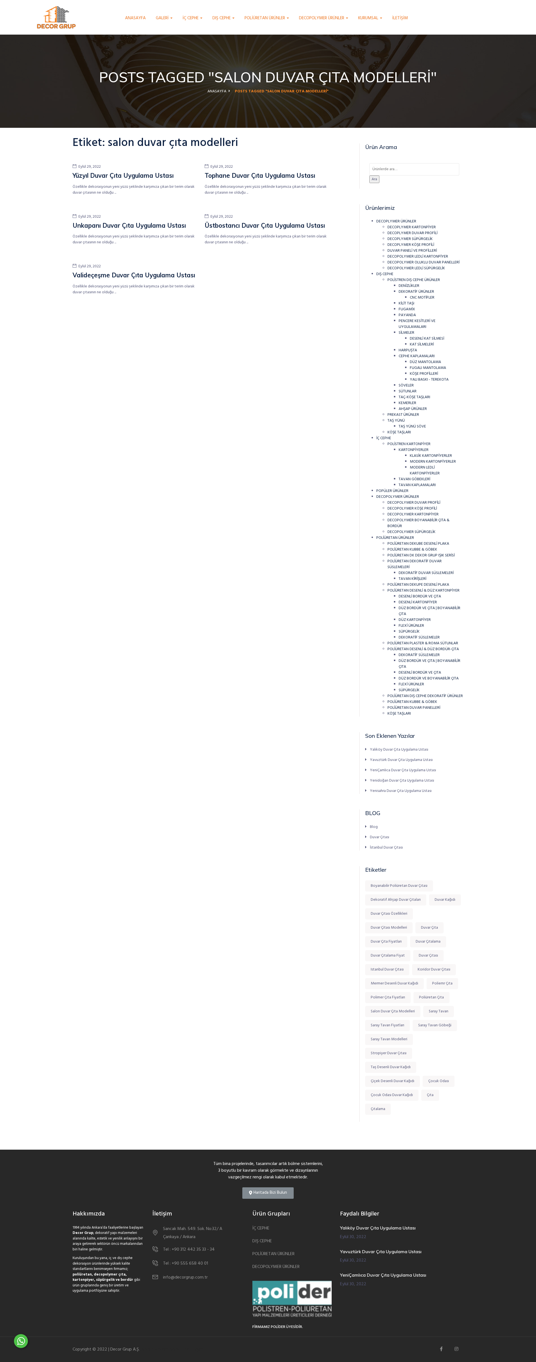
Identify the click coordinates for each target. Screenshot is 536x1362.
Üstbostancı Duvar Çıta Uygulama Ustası (265, 225)
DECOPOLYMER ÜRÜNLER (322, 18)
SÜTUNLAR (408, 391)
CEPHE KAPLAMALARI (417, 356)
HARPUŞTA (408, 350)
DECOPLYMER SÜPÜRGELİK (410, 239)
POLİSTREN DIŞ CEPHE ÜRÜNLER (413, 280)
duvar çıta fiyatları (386, 941)
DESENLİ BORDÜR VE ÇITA (420, 596)
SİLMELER (406, 333)
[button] (268, 1193)
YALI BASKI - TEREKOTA (429, 379)
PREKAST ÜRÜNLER (403, 415)
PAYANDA (407, 315)
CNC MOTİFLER (422, 297)
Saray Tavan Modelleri (389, 1039)
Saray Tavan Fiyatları (387, 1025)
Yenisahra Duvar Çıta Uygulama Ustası (401, 791)
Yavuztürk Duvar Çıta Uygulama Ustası (401, 760)
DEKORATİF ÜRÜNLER (416, 292)
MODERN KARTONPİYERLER (433, 461)
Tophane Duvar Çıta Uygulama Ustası (260, 175)
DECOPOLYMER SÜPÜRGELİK (411, 532)
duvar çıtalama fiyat (388, 955)
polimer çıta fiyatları (388, 997)
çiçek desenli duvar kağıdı (392, 1081)
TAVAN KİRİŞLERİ (412, 579)
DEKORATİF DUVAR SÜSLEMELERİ (426, 573)
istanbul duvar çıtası (387, 969)
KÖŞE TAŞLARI (399, 432)
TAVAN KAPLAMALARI (417, 485)
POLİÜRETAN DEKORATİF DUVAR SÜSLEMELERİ (414, 564)
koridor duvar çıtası (434, 969)
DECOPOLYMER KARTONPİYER (413, 514)
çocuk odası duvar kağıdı (392, 1095)
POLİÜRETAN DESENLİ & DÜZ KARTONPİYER (423, 590)
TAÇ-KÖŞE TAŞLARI (414, 397)
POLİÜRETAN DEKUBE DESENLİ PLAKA (418, 544)
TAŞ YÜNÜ (396, 420)
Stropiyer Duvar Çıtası (388, 1053)
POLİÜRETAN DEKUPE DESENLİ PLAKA (418, 585)
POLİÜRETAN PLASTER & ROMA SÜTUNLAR (422, 643)
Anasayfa (135, 18)
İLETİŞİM (400, 18)
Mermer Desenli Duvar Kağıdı (394, 983)
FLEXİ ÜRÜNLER (411, 626)
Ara (374, 179)
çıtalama (378, 1109)
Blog (374, 827)
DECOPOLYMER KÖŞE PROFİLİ (412, 508)
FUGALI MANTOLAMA (428, 368)
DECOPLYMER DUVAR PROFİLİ (412, 233)
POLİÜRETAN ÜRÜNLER (265, 18)
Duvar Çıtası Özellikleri (389, 914)
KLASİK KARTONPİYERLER (431, 456)
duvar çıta (429, 927)
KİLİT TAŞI (406, 303)
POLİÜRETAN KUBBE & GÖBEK (412, 549)
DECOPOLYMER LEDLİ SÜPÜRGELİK (416, 268)
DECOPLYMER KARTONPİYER (411, 227)
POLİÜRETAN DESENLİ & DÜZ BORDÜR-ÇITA (423, 649)
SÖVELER (406, 385)
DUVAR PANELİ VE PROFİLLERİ (412, 251)
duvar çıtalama (428, 941)
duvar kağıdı (445, 900)
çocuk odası (438, 1081)
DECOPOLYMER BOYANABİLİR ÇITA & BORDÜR (418, 523)
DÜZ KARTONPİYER (415, 620)
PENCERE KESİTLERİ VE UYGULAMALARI (417, 324)
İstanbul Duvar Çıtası (386, 847)
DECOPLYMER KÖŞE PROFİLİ (410, 245)
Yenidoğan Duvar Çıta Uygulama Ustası (402, 780)
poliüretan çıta (431, 997)
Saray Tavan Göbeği (434, 1025)
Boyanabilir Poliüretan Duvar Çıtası (399, 886)
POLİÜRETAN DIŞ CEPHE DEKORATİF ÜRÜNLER (425, 696)
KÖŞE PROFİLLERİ (424, 374)
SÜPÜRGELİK (409, 631)
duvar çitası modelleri (389, 927)
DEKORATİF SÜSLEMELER (419, 637)
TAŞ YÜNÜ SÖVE (412, 426)
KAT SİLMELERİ (422, 344)
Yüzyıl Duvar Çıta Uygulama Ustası (123, 175)
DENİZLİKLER (409, 286)
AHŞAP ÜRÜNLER (413, 409)
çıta (430, 1095)
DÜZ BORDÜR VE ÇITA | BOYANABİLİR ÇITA (429, 611)
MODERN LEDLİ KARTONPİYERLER (425, 470)
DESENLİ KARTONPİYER (418, 602)
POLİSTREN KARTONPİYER (408, 444)
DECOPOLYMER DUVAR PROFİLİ (413, 502)
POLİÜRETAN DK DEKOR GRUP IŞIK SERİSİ (421, 555)
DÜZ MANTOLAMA (425, 362)
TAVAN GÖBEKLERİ (414, 479)
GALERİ (163, 18)
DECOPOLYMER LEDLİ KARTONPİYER (417, 256)
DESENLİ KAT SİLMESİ (427, 338)
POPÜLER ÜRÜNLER (392, 491)
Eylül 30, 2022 (353, 1237)
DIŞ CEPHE (222, 18)
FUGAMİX (407, 309)
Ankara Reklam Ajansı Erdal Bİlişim (172, 1349)
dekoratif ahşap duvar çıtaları (396, 900)
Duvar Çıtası (379, 837)
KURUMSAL (368, 18)
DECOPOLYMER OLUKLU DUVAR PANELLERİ (423, 262)
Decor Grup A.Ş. (125, 1349)
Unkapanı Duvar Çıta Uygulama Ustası (129, 225)
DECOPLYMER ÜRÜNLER (396, 221)
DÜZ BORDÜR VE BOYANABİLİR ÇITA (429, 678)
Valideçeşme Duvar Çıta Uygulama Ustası (134, 275)
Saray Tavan (438, 1011)
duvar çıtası (428, 955)
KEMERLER (407, 403)
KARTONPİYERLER (414, 450)
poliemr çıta (442, 983)
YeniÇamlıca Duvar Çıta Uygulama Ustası (403, 770)
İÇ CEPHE (191, 18)
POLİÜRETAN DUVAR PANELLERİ (413, 708)
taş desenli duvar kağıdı (391, 1067)
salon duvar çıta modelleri (393, 1011)
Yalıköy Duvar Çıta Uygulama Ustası (399, 749)
